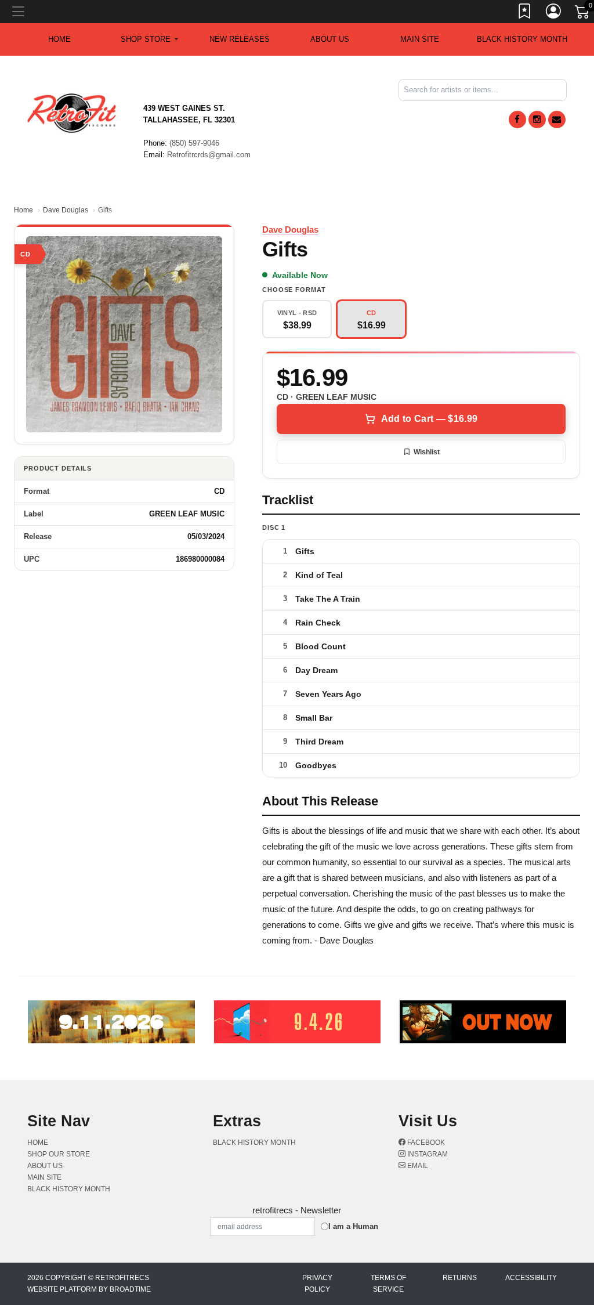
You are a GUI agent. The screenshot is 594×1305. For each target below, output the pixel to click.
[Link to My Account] (554, 13)
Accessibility (531, 1278)
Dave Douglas (65, 210)
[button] (149, 39)
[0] (583, 14)
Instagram (426, 1154)
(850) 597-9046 (194, 143)
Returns (460, 1278)
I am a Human (353, 1226)
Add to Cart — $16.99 (429, 419)
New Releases (239, 39)
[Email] (557, 119)
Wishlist (427, 452)
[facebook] (517, 119)
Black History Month (522, 39)
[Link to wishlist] (525, 13)
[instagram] (537, 119)
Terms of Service (388, 1283)
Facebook (425, 1142)
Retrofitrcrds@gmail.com (209, 154)
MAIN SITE (419, 39)
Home (23, 210)
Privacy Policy (317, 1283)
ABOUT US (329, 39)
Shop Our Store (58, 1154)
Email (416, 1166)
